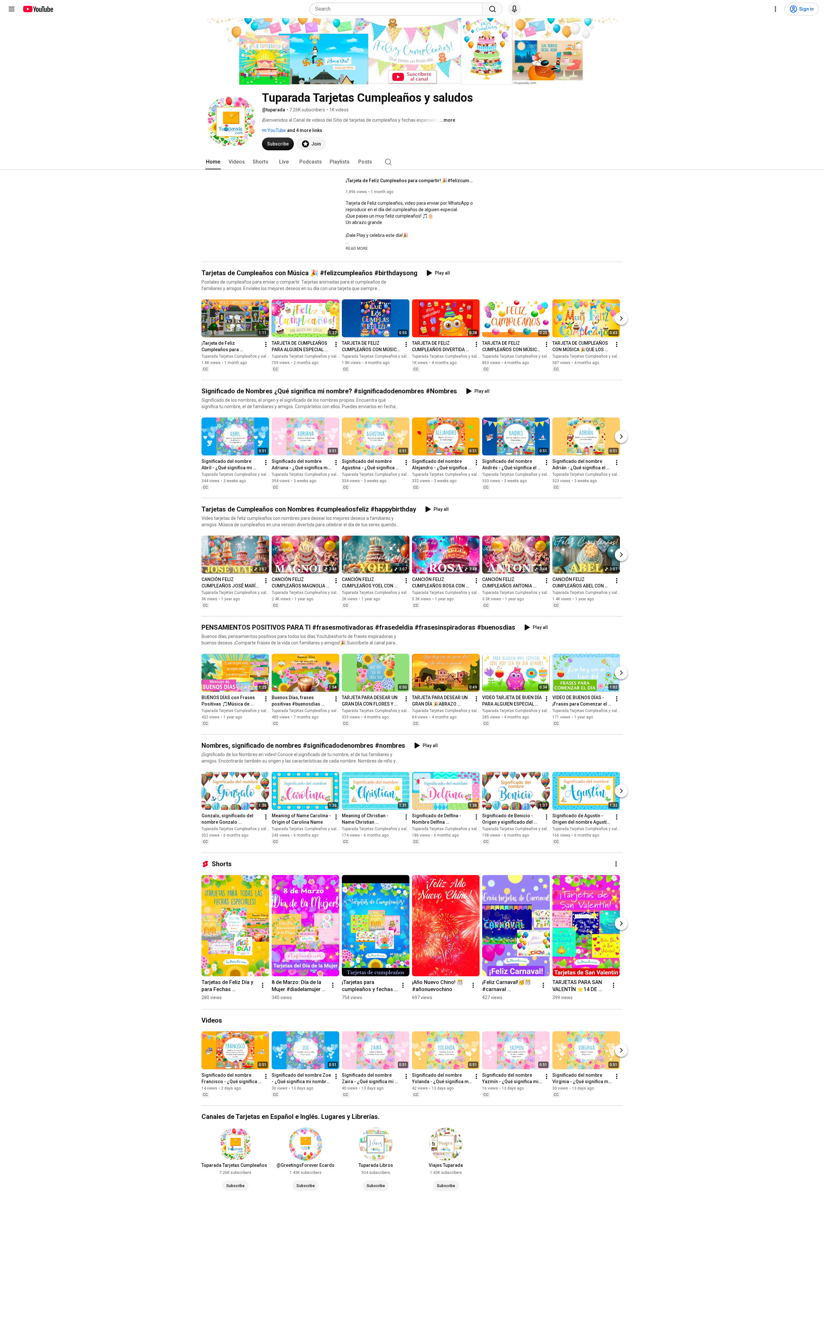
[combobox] (398, 9)
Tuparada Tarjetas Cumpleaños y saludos (238, 356)
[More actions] (265, 344)
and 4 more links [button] (304, 130)
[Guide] (11, 9)
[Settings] (775, 9)
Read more (357, 248)
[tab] (213, 162)
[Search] (492, 9)
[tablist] (412, 162)
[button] (357, 248)
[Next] (621, 318)
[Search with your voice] (514, 9)
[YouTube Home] (38, 9)
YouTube (276, 130)
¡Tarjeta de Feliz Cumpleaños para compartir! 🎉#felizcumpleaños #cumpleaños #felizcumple (410, 180)
